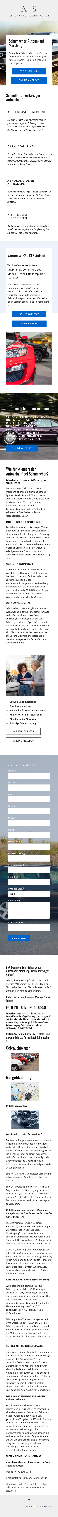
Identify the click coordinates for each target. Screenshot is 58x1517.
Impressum (46, 1506)
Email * (11, 782)
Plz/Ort (11, 794)
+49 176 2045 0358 (28, 70)
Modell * (12, 829)
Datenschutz (33, 1506)
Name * (12, 770)
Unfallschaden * (16, 888)
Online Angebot (28, 80)
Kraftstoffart (14, 877)
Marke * (12, 817)
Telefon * (12, 806)
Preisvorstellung (16, 853)
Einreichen (19, 938)
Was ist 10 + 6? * (16, 922)
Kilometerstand (16, 865)
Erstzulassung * (16, 841)
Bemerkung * (15, 900)
